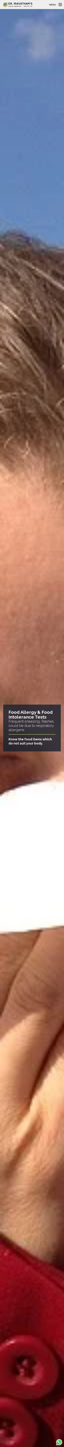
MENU (52, 4)
